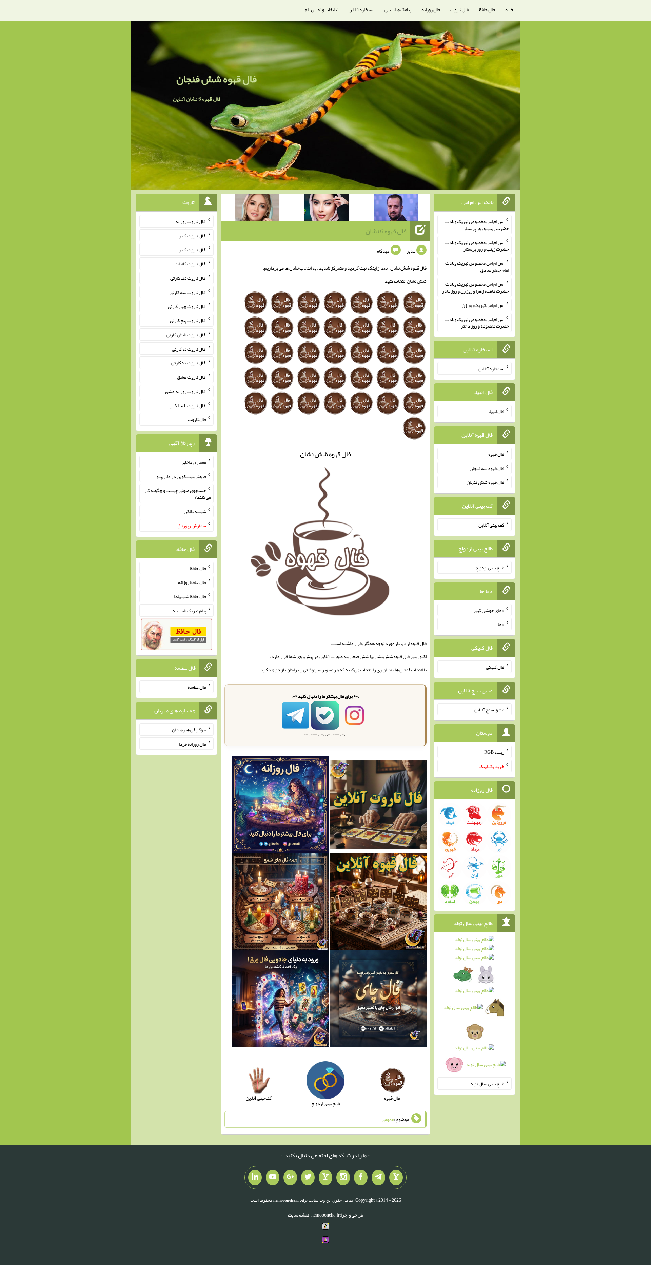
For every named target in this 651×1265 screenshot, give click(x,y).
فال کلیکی (495, 667)
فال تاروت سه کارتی (188, 292)
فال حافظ (487, 9)
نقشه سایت (298, 1215)
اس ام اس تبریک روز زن (483, 305)
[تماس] (325, 1177)
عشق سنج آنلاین (489, 709)
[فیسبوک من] (361, 1177)
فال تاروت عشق (191, 377)
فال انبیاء (496, 411)
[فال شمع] (280, 903)
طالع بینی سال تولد (487, 1083)
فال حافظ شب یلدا (190, 596)
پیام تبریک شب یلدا (188, 610)
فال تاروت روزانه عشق (185, 391)
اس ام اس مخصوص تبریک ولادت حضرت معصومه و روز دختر (477, 322)
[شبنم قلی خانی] (257, 208)
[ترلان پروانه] (326, 208)
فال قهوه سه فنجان (487, 468)
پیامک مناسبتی (397, 9)
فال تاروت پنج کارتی (188, 320)
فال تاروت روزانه (190, 221)
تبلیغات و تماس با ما (320, 9)
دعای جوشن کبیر (488, 610)
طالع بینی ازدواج (489, 567)
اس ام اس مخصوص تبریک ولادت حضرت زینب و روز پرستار (477, 225)
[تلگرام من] (378, 1177)
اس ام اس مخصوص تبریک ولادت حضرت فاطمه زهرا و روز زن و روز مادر (475, 287)
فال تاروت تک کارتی (188, 278)
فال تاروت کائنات (190, 264)
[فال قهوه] (378, 903)
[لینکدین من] (255, 1177)
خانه (509, 9)
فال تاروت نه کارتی (189, 348)
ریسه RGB (494, 752)
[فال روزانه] (280, 806)
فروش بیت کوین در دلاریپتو (181, 476)
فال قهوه (496, 454)
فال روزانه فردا (192, 743)
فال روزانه (430, 9)
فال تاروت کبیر (192, 235)
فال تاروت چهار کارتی (187, 306)
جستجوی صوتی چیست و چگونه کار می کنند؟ (177, 494)
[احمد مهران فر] (396, 208)
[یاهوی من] (396, 1177)
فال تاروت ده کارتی (188, 363)
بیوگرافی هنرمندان (189, 729)
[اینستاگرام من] (343, 1177)
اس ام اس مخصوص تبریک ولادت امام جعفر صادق (477, 266)
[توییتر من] (308, 1177)
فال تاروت (459, 9)
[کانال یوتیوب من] (272, 1177)
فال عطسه (197, 687)
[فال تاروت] (378, 806)
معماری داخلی (194, 462)
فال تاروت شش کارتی (186, 334)
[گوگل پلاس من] (290, 1177)
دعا (501, 624)
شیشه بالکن (195, 511)
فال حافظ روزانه (192, 582)
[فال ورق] (280, 1000)
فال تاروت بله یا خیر (188, 405)
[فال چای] (378, 1000)
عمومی (388, 1119)
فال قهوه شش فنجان (216, 79)
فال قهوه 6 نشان (386, 231)
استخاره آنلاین (361, 9)
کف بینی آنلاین (491, 525)
